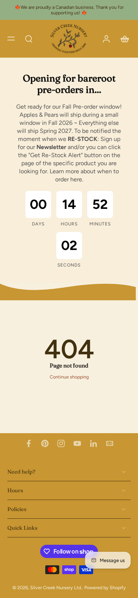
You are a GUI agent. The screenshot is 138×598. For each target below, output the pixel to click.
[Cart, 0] (122, 38)
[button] (11, 38)
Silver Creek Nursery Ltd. (56, 587)
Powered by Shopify (105, 587)
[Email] (110, 443)
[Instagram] (61, 443)
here (76, 179)
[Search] (29, 38)
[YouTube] (77, 443)
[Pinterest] (45, 443)
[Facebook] (29, 443)
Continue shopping (69, 377)
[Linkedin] (93, 443)
